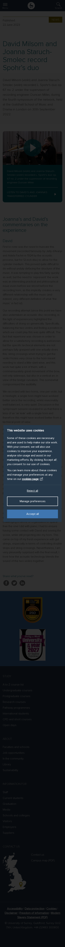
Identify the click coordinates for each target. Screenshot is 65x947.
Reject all (32, 491)
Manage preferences (33, 501)
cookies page (30, 479)
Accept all (32, 514)
